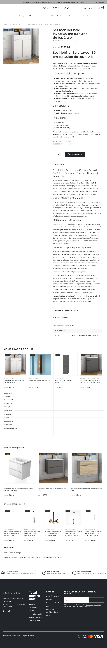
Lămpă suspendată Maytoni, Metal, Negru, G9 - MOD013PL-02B (33, 533)
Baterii (43, 16)
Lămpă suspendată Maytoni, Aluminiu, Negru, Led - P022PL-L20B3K (13, 533)
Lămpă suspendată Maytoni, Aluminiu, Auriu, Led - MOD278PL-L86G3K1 (93, 533)
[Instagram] (9, 611)
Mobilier (32, 16)
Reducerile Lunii (87, 16)
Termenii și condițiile (93, 605)
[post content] (15, 364)
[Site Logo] (53, 8)
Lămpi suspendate (9, 529)
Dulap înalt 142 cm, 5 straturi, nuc (39, 380)
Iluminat (72, 16)
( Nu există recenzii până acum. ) (71, 41)
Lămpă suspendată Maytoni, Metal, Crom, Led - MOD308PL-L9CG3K (73, 533)
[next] (100, 30)
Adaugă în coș (76, 154)
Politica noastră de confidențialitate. (76, 606)
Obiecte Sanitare (57, 16)
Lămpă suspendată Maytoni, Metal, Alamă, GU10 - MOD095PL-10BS (53, 533)
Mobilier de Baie (66, 144)
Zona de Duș (19, 16)
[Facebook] (3, 611)
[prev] (97, 30)
